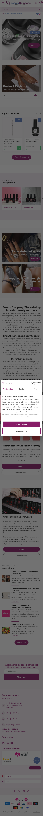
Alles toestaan (21, 424)
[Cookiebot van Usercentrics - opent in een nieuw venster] (31, 383)
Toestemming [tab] (8, 389)
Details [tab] (21, 389)
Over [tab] (35, 389)
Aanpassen (20, 431)
